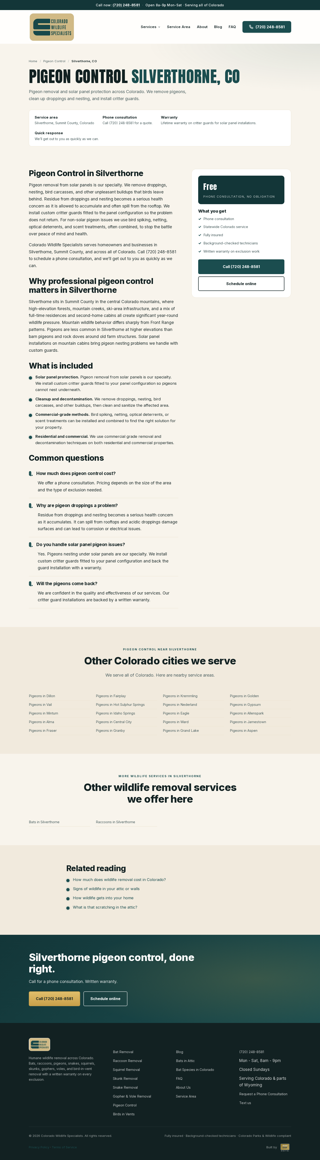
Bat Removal (123, 1052)
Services (148, 27)
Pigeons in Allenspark (247, 713)
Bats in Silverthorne (44, 822)
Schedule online (241, 283)
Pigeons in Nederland (180, 705)
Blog (218, 27)
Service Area (178, 27)
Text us (245, 1103)
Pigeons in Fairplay (111, 696)
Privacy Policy (39, 1147)
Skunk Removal (125, 1078)
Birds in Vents (124, 1114)
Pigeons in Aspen (243, 730)
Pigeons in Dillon (42, 696)
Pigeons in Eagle (176, 713)
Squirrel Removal (126, 1070)
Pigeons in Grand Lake (181, 730)
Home (33, 61)
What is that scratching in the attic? (105, 907)
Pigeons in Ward (176, 722)
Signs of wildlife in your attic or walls (106, 888)
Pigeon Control (54, 61)
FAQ (232, 27)
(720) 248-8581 (126, 5)
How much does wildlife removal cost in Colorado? (119, 879)
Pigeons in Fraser (43, 730)
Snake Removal (125, 1087)
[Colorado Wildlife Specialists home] (51, 27)
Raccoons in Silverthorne (115, 822)
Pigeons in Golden (244, 696)
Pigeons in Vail (40, 705)
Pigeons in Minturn (43, 713)
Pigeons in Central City (114, 722)
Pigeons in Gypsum (245, 705)
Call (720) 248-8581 (241, 266)
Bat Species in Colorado (195, 1070)
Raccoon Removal (127, 1061)
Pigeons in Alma (41, 722)
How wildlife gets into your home (103, 897)
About (202, 27)
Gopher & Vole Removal (132, 1096)
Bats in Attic (185, 1061)
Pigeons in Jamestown (248, 722)
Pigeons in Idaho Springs (115, 713)
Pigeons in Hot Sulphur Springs (120, 705)
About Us (183, 1087)
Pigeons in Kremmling (180, 696)
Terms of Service (64, 1147)
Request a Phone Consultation (263, 1094)
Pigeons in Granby (110, 730)
